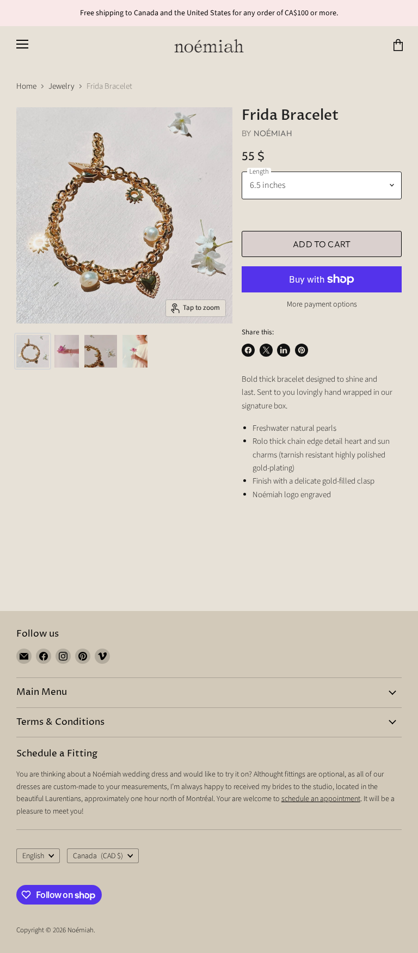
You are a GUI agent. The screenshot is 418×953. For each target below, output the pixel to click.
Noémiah (273, 133)
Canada (98, 856)
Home (26, 86)
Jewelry (61, 86)
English (33, 856)
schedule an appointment (320, 798)
